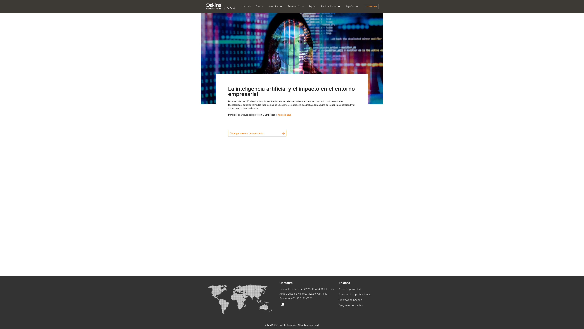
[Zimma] (220, 6)
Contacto (371, 6)
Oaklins (260, 6)
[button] (257, 133)
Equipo (312, 6)
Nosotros (246, 6)
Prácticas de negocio (350, 299)
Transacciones (296, 6)
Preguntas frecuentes (351, 305)
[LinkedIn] (282, 304)
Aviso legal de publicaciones (354, 294)
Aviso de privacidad (350, 289)
